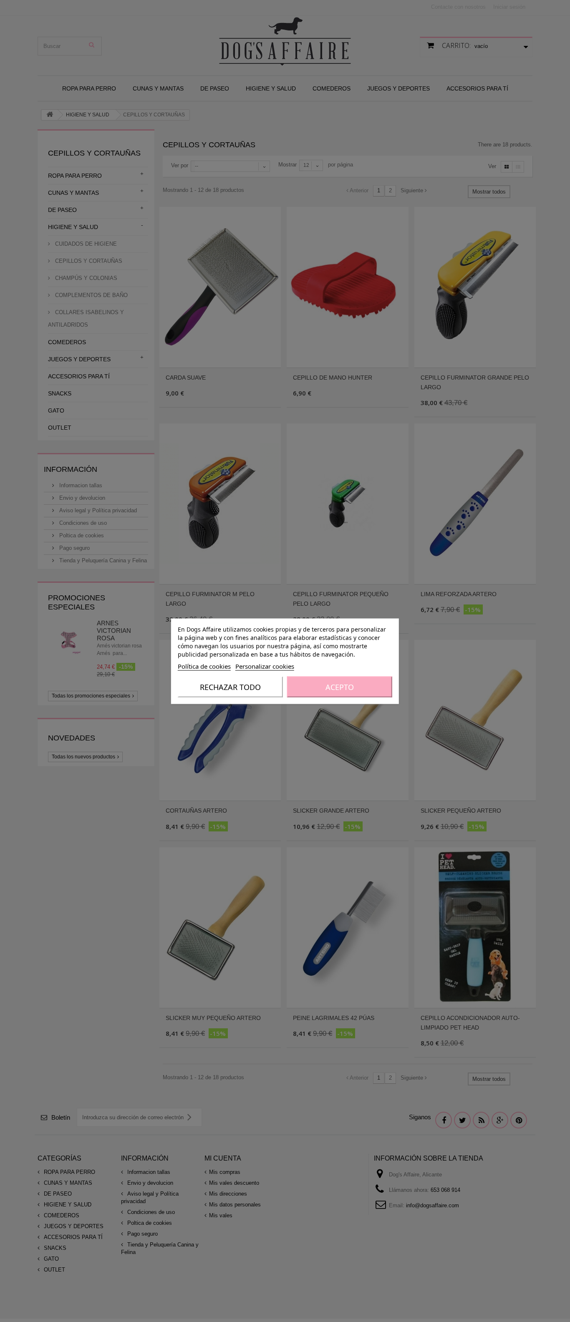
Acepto (339, 687)
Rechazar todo (230, 687)
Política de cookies (204, 666)
